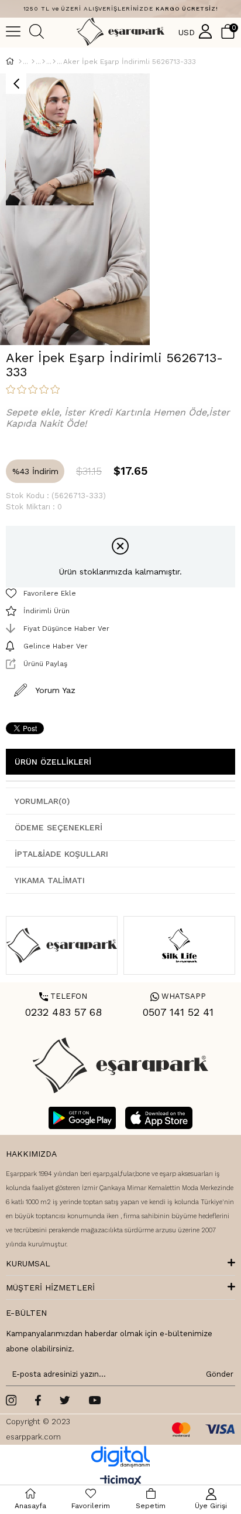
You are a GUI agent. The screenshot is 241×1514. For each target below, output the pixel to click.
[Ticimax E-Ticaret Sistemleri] (121, 1481)
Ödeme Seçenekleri (58, 827)
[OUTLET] (33, 61)
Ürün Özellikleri (53, 761)
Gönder (217, 1374)
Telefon (63, 996)
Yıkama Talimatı (50, 880)
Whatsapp (178, 996)
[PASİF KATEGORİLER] (43, 61)
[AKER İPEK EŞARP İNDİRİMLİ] (54, 61)
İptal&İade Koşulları (61, 854)
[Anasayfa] (20, 61)
